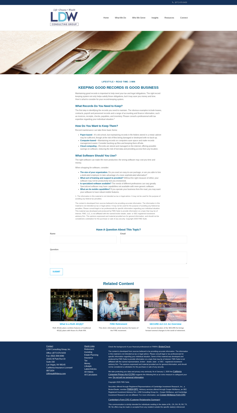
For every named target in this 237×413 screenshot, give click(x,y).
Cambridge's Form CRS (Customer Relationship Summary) (134, 400)
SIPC (136, 389)
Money (87, 363)
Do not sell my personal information (128, 377)
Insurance (88, 358)
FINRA (130, 389)
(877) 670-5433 (181, 2)
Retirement (89, 349)
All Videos (88, 372)
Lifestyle (88, 366)
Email (123, 234)
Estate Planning (91, 355)
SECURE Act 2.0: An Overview (165, 324)
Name (52, 234)
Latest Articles (90, 369)
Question (54, 249)
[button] (120, 18)
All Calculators (90, 375)
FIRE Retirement (118, 324)
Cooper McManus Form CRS (172, 395)
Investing (88, 352)
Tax (85, 361)
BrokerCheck (164, 347)
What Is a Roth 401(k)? (72, 324)
